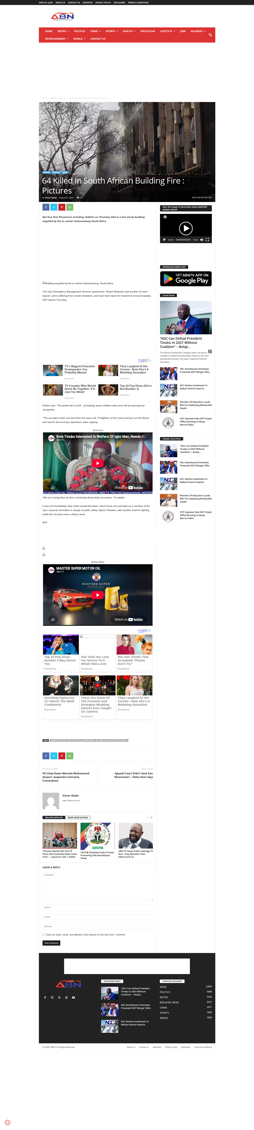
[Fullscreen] (207, 239)
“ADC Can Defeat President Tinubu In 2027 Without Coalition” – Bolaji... (181, 342)
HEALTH (128, 31)
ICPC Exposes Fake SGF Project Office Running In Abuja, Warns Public (196, 421)
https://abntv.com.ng (71, 800)
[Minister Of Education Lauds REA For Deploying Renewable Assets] (168, 406)
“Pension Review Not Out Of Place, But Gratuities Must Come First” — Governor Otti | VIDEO (60, 853)
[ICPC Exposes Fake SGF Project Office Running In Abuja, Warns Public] (168, 423)
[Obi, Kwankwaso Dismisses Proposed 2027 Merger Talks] (168, 373)
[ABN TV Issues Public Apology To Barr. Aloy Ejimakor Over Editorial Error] (136, 836)
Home (49, 31)
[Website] (67, 998)
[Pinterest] (61, 207)
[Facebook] (46, 207)
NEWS (65, 172)
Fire (78, 740)
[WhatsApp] (69, 207)
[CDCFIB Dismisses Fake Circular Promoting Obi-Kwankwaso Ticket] (98, 836)
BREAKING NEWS (169, 1002)
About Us (60, 2)
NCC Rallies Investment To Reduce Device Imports (194, 387)
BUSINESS (197, 31)
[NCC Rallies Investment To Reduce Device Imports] (168, 390)
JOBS (183, 31)
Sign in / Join (46, 2)
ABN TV (65, 740)
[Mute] (202, 239)
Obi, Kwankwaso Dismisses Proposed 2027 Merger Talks (194, 370)
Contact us (74, 2)
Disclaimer (119, 2)
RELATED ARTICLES (54, 817)
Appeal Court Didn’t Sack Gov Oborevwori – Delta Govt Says (133, 775)
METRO (62, 31)
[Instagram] (53, 998)
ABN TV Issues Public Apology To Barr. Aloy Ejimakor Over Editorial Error (136, 853)
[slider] (183, 240)
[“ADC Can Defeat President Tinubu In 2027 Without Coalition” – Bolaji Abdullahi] (186, 317)
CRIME (94, 31)
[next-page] (151, 817)
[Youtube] (74, 998)
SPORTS (110, 31)
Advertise (88, 2)
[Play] (164, 239)
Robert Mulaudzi (105, 740)
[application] (186, 228)
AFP (72, 740)
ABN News (55, 740)
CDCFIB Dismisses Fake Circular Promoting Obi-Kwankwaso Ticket (97, 855)
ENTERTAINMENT (55, 38)
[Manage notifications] (7, 1122)
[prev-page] (147, 817)
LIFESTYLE (166, 31)
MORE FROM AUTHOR (78, 817)
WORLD (77, 38)
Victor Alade (51, 197)
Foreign (63, 98)
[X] (53, 207)
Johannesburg (89, 740)
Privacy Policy (103, 2)
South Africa (121, 740)
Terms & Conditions (138, 2)
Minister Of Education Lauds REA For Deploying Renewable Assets (196, 405)
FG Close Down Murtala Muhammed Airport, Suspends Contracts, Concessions (66, 777)
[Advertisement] (152, 16)
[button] (210, 35)
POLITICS (79, 31)
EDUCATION (147, 31)
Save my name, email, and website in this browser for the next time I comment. (86, 934)
